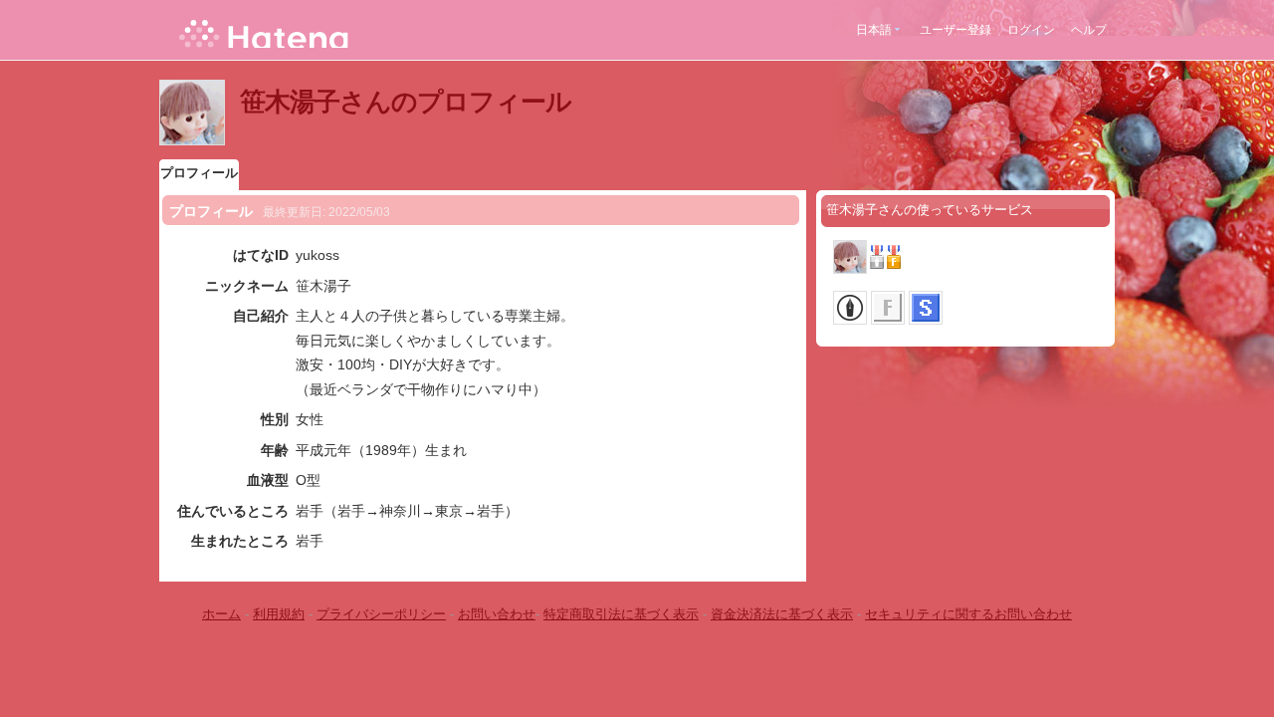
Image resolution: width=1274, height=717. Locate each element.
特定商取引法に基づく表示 (621, 613)
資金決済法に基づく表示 (782, 613)
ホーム (221, 613)
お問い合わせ (496, 613)
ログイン (1031, 30)
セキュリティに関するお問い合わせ (968, 613)
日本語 (874, 30)
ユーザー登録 (955, 30)
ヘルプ (1089, 30)
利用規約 (279, 613)
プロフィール (199, 172)
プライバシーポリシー (381, 613)
